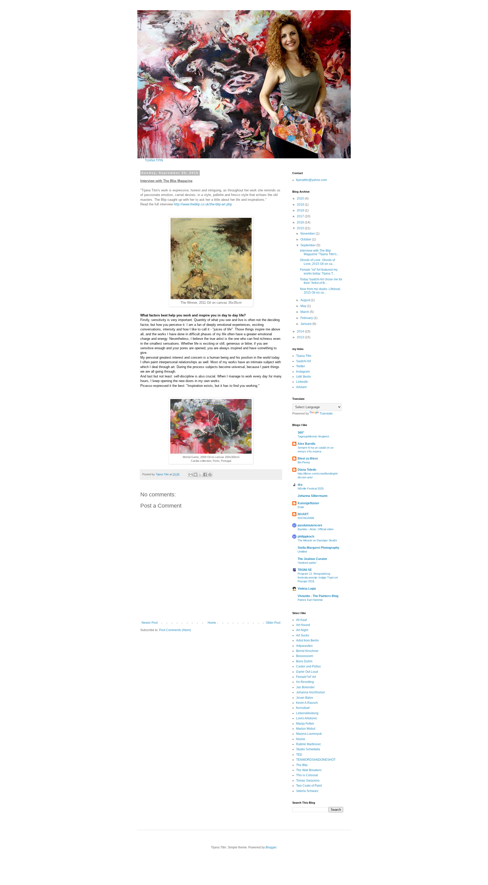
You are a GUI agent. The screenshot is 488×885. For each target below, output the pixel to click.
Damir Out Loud (307, 672)
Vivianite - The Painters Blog (318, 596)
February (307, 318)
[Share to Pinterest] (209, 474)
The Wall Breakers (309, 770)
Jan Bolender (305, 687)
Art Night (302, 630)
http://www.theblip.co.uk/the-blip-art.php (203, 204)
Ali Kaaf (301, 620)
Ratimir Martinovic (308, 744)
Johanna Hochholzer (310, 692)
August (305, 300)
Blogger (271, 847)
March (305, 312)
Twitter (300, 366)
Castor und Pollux (308, 666)
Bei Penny (304, 462)
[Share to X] (200, 474)
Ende (301, 507)
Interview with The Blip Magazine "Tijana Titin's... (319, 252)
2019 (301, 204)
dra (300, 484)
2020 (301, 198)
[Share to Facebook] (205, 474)
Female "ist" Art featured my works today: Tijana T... (319, 271)
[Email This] (190, 474)
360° (301, 432)
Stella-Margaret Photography (318, 548)
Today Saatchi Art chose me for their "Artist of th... (321, 281)
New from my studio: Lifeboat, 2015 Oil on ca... (320, 290)
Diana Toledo (307, 469)
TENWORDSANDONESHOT (316, 759)
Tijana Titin (303, 356)
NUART (303, 514)
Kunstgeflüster (308, 503)
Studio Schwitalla (308, 749)
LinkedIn (302, 382)
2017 (301, 216)
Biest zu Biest (308, 458)
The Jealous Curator (312, 559)
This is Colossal (307, 775)
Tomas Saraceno (307, 780)
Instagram (303, 371)
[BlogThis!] (195, 474)
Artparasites (304, 646)
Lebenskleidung (307, 713)
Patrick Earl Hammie (310, 599)
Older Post (273, 622)
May (303, 306)
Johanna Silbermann (312, 496)
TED (299, 754)
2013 (301, 337)
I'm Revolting (305, 682)
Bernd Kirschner (307, 651)
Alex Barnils (306, 444)
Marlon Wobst (305, 728)
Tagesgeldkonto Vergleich (313, 436)
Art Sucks (302, 635)
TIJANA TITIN (154, 160)
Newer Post (150, 622)
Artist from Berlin (307, 640)
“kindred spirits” (307, 562)
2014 (301, 331)
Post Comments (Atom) (175, 630)
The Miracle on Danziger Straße (317, 540)
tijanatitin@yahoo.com (311, 180)
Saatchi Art (303, 361)
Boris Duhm (304, 661)
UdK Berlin (303, 376)
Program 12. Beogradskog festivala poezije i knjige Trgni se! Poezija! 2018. (318, 577)
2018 (301, 210)
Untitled (302, 551)
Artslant (301, 387)
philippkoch (306, 536)
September (308, 245)
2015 (301, 228)
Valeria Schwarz (307, 791)
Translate (326, 413)
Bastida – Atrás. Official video (315, 529)
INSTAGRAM (306, 518)
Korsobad (303, 708)
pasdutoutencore (310, 525)
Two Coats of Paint (309, 785)
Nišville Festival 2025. (311, 488)
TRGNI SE (305, 570)
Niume (300, 739)
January (306, 324)
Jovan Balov (304, 697)
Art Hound (303, 625)
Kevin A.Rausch (307, 703)
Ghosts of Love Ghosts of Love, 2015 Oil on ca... (317, 261)
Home (212, 622)
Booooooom (304, 656)
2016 (301, 222)
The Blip (302, 765)
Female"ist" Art (306, 677)
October (306, 239)
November (308, 233)
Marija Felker (305, 723)
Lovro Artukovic (306, 718)
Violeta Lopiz (307, 588)
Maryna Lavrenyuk (309, 734)
